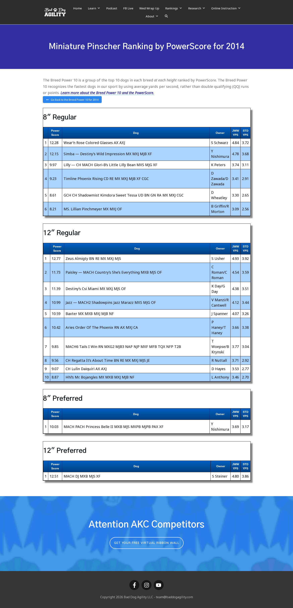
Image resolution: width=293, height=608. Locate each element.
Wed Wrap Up (149, 8)
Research (194, 8)
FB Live (128, 8)
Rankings (171, 8)
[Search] (166, 16)
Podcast (111, 8)
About (150, 16)
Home (77, 8)
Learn (92, 8)
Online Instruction (224, 8)
